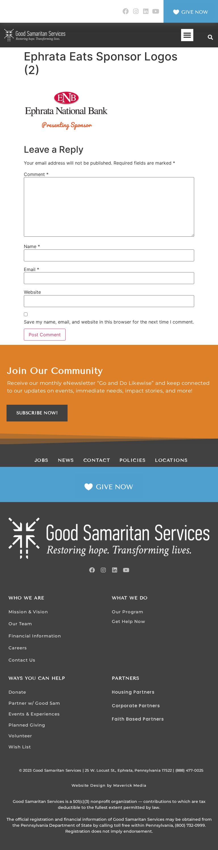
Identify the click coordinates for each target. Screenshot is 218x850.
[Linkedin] (146, 11)
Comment (36, 174)
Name (32, 246)
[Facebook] (126, 11)
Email (31, 269)
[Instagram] (136, 11)
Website (32, 292)
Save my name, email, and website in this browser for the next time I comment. (109, 322)
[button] (187, 35)
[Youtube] (156, 11)
